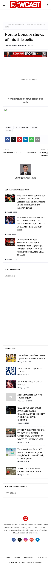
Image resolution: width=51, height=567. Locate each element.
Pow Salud (12, 45)
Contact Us (41, 557)
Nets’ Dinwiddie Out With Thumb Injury (29, 396)
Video (8, 130)
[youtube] (32, 540)
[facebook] (14, 540)
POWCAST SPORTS (33, 562)
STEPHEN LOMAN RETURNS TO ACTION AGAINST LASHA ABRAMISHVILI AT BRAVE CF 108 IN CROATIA (30, 435)
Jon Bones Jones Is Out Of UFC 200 (29, 383)
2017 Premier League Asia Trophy (29, 370)
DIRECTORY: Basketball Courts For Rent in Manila (30, 470)
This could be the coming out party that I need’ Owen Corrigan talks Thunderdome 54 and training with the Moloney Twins (31, 201)
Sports (34, 127)
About (17, 557)
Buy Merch (28, 557)
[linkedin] (37, 540)
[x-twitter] (20, 540)
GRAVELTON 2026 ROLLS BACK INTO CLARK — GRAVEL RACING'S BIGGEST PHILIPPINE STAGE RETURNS (31, 413)
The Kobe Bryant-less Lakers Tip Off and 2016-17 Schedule (31, 357)
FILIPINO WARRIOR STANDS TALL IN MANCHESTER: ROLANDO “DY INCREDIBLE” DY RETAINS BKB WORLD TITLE (31, 223)
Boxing (14, 24)
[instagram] (26, 540)
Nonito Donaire (22, 127)
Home (7, 24)
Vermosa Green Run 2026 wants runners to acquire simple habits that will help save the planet (30, 454)
